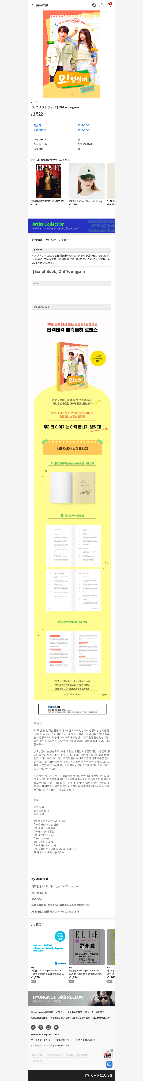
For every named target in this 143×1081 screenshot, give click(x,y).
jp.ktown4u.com (61, 1045)
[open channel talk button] (109, 1064)
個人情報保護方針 (101, 1017)
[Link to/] (101, 5)
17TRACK (37, 1061)
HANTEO (37, 1055)
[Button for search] (94, 5)
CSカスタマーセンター (41, 1039)
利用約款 (100, 1011)
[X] (40, 1027)
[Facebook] (33, 1027)
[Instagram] (48, 1027)
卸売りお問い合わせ (85, 1039)
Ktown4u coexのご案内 (42, 1011)
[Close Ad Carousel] (111, 1050)
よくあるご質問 (74, 1011)
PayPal (70, 1055)
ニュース (89, 1011)
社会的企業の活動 (39, 1017)
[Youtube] (56, 1027)
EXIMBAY (84, 1055)
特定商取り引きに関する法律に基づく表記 (70, 1017)
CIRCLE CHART (54, 1055)
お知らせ (60, 1011)
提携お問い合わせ (64, 1039)
